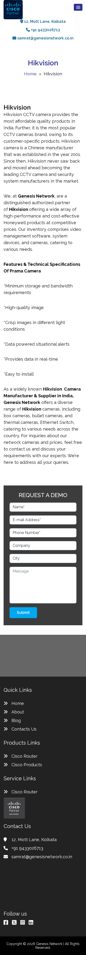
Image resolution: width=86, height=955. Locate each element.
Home (30, 73)
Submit (23, 612)
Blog (16, 720)
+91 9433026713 (45, 30)
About (17, 711)
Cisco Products (26, 764)
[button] (78, 7)
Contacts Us (24, 729)
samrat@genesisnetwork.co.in (45, 38)
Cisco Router (24, 756)
